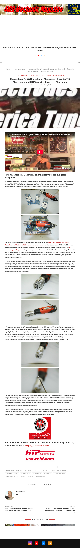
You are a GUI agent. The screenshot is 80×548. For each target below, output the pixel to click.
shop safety (45, 470)
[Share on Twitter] (46, 484)
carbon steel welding (26, 467)
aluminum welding (11, 467)
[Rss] (44, 55)
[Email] (41, 55)
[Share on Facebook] (44, 484)
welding (30, 476)
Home (8, 69)
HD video (52, 467)
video (23, 476)
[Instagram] (35, 55)
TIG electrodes (25, 473)
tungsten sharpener (12, 476)
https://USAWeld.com (37, 445)
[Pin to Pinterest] (48, 484)
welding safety (40, 476)
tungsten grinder (59, 473)
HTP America (62, 467)
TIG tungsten (37, 473)
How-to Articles (19, 69)
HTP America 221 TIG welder (14, 470)
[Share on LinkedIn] (50, 484)
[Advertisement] (40, 30)
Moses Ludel (34, 85)
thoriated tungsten (12, 473)
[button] (7, 524)
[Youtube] (38, 55)
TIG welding (47, 473)
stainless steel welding (59, 470)
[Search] (79, 63)
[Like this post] (42, 484)
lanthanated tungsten (32, 470)
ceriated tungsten (41, 467)
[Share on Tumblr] (52, 484)
